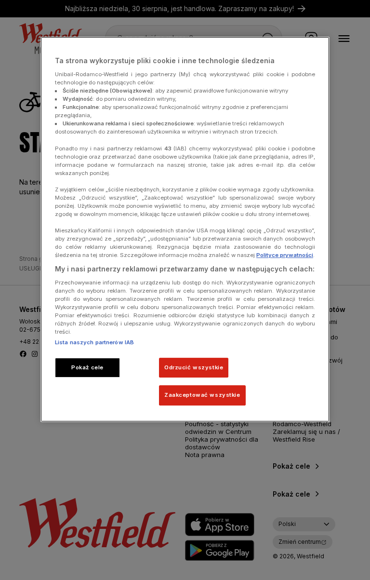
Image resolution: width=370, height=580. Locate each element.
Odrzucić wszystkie (193, 367)
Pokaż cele (87, 367)
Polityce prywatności (284, 255)
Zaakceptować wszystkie (202, 395)
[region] (185, 229)
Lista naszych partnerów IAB (94, 342)
